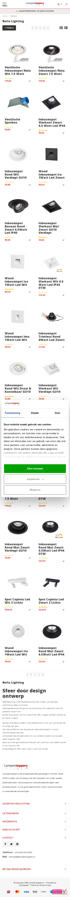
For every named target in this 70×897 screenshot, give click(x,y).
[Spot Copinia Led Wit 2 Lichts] (18, 583)
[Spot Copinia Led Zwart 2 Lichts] (52, 583)
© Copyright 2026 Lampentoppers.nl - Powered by (35, 883)
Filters (10, 28)
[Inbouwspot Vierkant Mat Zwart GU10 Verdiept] (52, 207)
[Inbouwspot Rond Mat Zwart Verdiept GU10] (18, 528)
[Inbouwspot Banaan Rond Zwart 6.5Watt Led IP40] (18, 207)
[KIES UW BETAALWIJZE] (8, 892)
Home (4, 16)
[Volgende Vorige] (48, 27)
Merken (14, 16)
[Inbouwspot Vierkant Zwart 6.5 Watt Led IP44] (52, 103)
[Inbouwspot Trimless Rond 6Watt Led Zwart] (52, 317)
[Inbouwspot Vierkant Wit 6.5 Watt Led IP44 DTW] (52, 262)
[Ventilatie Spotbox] (18, 103)
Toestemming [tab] (12, 413)
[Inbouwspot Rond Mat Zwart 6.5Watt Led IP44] (52, 631)
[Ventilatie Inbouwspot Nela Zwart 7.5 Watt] (52, 51)
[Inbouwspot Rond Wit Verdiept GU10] (18, 155)
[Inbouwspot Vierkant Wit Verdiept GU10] (52, 369)
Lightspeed (23, 885)
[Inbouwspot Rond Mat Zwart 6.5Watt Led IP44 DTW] (52, 528)
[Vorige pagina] (32, 27)
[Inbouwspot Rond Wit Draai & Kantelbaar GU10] (18, 369)
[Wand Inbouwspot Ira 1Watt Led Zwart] (52, 155)
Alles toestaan (35, 468)
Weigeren (35, 489)
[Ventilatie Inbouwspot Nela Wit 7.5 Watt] (18, 51)
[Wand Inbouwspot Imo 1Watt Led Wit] (18, 317)
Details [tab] (35, 413)
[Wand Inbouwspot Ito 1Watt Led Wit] (18, 631)
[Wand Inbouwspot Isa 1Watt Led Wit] (18, 262)
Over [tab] (57, 413)
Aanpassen (33, 479)
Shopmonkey (45, 885)
